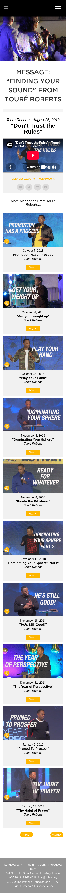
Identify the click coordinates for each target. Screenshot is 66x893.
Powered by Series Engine (33, 844)
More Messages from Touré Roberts (33, 178)
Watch (32, 267)
